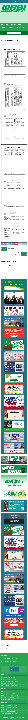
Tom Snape (12, 44)
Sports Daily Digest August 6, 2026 (9, 707)
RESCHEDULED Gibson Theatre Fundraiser (11, 269)
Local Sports (7, 647)
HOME (2, 24)
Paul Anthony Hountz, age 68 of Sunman (10, 697)
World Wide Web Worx (17, 718)
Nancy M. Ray (4, 691)
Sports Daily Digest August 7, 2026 (9, 705)
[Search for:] (14, 33)
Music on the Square (6, 271)
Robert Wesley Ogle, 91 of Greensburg (9, 695)
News (7, 24)
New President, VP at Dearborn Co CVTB (10, 685)
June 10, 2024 (5, 44)
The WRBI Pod (20, 27)
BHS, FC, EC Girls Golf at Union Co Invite (10, 711)
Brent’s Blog (4, 273)
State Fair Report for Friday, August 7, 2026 (10, 679)
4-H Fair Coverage (5, 267)
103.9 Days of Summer (6, 277)
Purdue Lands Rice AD (6, 709)
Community (3, 27)
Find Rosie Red (4, 275)
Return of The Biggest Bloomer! (9, 265)
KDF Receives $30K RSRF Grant (8, 677)
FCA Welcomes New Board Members (9, 681)
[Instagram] (15, 1)
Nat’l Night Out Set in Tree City (8, 683)
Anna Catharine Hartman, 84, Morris (9, 699)
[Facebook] (12, 1)
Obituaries (13, 24)
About (2, 30)
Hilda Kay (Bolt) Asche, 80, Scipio (8, 693)
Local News (6, 645)
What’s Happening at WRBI (9, 262)
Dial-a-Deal (12, 27)
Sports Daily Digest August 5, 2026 (9, 713)
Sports (19, 24)
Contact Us (10, 659)
